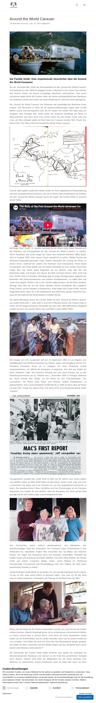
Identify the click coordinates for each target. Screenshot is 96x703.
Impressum (6, 693)
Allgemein (46, 23)
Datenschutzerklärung (58, 682)
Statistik (34, 688)
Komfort (57, 688)
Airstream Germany (20, 23)
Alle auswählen (85, 697)
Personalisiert (82, 688)
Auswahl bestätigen (64, 697)
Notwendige (13, 688)
